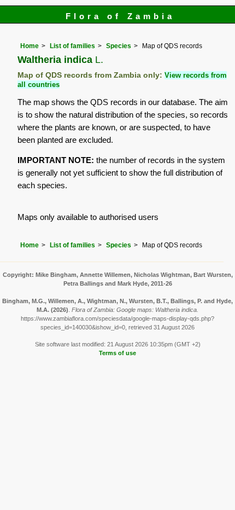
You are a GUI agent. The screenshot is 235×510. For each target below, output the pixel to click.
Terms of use (117, 353)
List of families (72, 46)
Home (29, 46)
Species (118, 46)
